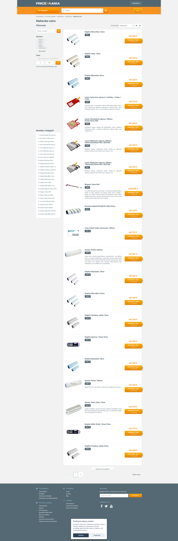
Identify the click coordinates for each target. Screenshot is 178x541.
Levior (41, 44)
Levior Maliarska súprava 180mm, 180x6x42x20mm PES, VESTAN (98, 163)
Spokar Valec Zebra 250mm (48, 211)
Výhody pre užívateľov (45, 496)
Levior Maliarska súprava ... (47, 147)
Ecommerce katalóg (72, 508)
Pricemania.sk (40, 16)
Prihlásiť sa (136, 3)
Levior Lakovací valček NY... (47, 157)
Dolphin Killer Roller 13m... (47, 185)
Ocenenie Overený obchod (46, 519)
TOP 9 (87, 209)
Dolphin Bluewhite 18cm (46, 160)
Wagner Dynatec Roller (46, 195)
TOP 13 (88, 296)
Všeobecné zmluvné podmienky (48, 521)
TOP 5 (87, 123)
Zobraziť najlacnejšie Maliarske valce (46, 66)
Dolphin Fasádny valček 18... (48, 166)
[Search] (106, 10)
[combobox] (126, 25)
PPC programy (43, 510)
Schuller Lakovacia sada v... (47, 141)
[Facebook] (101, 507)
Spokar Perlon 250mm (46, 207)
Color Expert (42, 48)
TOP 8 (87, 187)
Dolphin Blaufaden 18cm (47, 179)
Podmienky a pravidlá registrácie (48, 498)
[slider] (37, 58)
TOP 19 (88, 427)
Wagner (41, 46)
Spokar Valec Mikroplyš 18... (48, 214)
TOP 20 (88, 449)
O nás (67, 491)
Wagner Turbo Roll (45, 192)
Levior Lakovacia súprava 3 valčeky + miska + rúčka (103, 98)
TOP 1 (87, 35)
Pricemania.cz (70, 503)
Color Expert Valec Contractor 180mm (100, 228)
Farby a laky (68, 16)
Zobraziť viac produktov (102, 469)
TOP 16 (88, 361)
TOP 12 (88, 274)
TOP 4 (87, 102)
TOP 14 (88, 318)
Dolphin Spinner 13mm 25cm (48, 188)
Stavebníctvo (60, 16)
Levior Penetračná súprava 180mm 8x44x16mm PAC (98, 120)
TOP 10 (88, 231)
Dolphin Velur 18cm (45, 182)
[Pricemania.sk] (48, 3)
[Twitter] (106, 507)
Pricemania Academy (72, 505)
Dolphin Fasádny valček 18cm (96, 315)
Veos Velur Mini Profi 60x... (48, 201)
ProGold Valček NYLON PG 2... (48, 135)
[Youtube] (111, 507)
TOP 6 (87, 145)
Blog (137, 10)
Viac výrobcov (42, 51)
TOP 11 (88, 252)
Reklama (41, 517)
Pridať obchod (43, 505)
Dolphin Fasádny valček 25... (48, 170)
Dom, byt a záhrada (50, 16)
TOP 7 (87, 167)
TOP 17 (88, 383)
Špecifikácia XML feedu (45, 512)
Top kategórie (43, 491)
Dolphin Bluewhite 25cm (47, 163)
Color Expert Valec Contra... (47, 138)
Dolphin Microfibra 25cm (47, 173)
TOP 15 (88, 340)
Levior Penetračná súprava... (47, 144)
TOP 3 (87, 78)
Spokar (41, 42)
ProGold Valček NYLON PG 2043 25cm (100, 206)
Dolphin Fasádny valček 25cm (96, 446)
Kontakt (68, 493)
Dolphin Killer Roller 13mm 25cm (98, 424)
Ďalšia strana (136, 474)
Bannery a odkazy (44, 514)
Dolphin (42, 40)
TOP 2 (87, 56)
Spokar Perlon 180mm (46, 204)
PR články (42, 493)
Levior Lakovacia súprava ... (47, 154)
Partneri (41, 508)
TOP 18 (88, 405)
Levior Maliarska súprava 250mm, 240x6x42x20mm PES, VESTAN (98, 142)
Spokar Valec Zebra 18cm (47, 198)
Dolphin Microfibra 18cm (47, 176)
